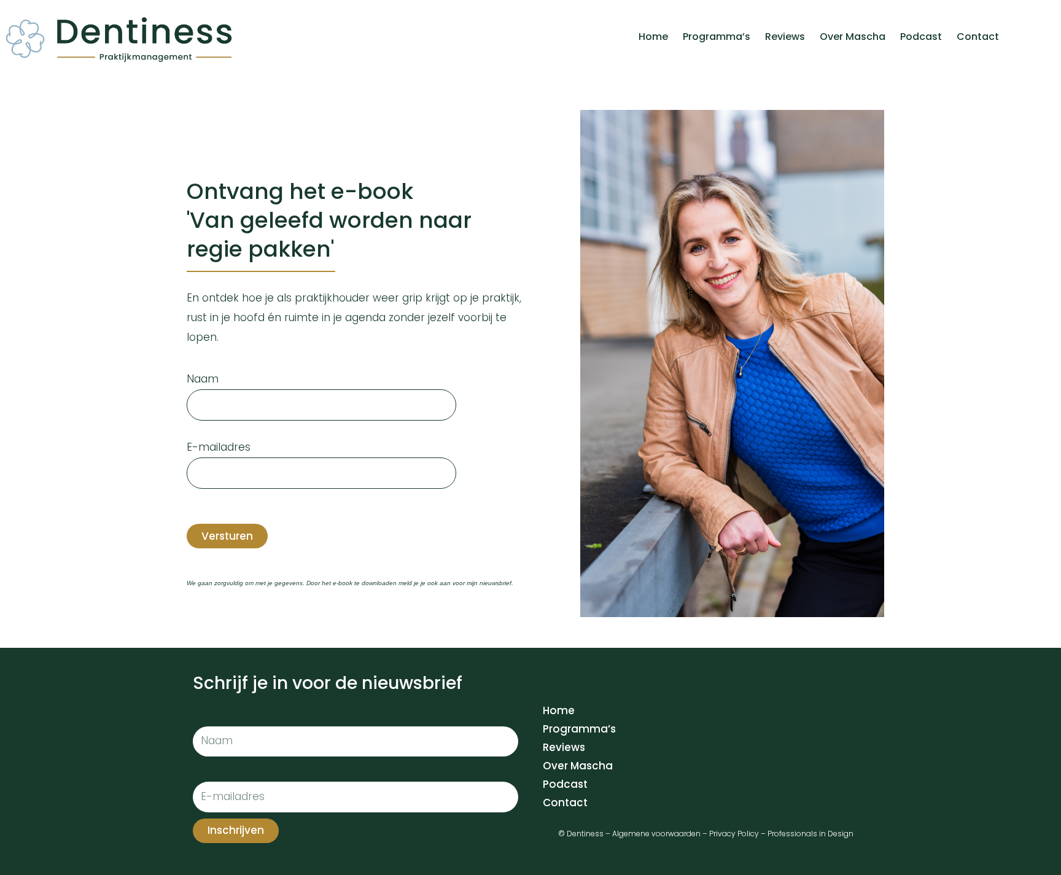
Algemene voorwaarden (656, 833)
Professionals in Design (810, 833)
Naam (203, 378)
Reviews (785, 36)
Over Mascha (852, 36)
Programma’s (716, 36)
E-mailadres (219, 447)
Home (653, 36)
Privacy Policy (734, 833)
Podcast (921, 36)
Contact (978, 36)
